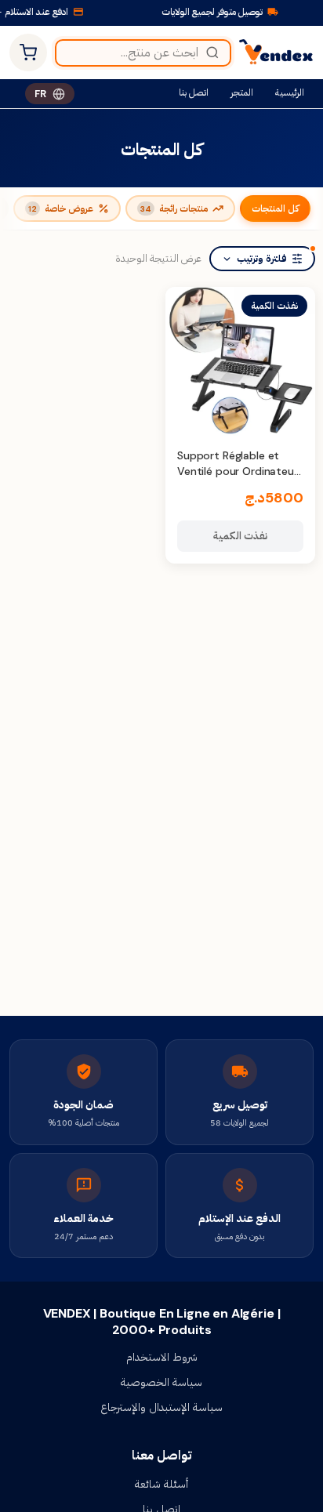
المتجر (241, 92)
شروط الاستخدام (162, 1357)
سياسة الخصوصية (161, 1382)
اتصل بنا (194, 92)
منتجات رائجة (174, 208)
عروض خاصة (60, 208)
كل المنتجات (275, 208)
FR (40, 93)
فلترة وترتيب (262, 258)
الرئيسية (289, 92)
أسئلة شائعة (161, 1484)
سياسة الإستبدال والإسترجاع (161, 1407)
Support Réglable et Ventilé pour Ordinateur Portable (237, 470)
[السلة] (28, 52)
